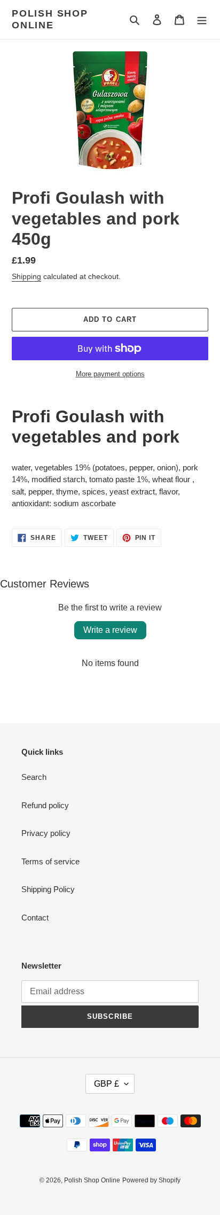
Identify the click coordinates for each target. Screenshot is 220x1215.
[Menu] (202, 19)
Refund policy (45, 805)
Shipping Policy (48, 889)
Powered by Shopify (151, 1180)
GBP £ (106, 1083)
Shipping (26, 276)
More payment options (110, 374)
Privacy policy (45, 833)
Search (33, 776)
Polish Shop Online (50, 19)
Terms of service (50, 861)
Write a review (110, 629)
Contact (35, 917)
